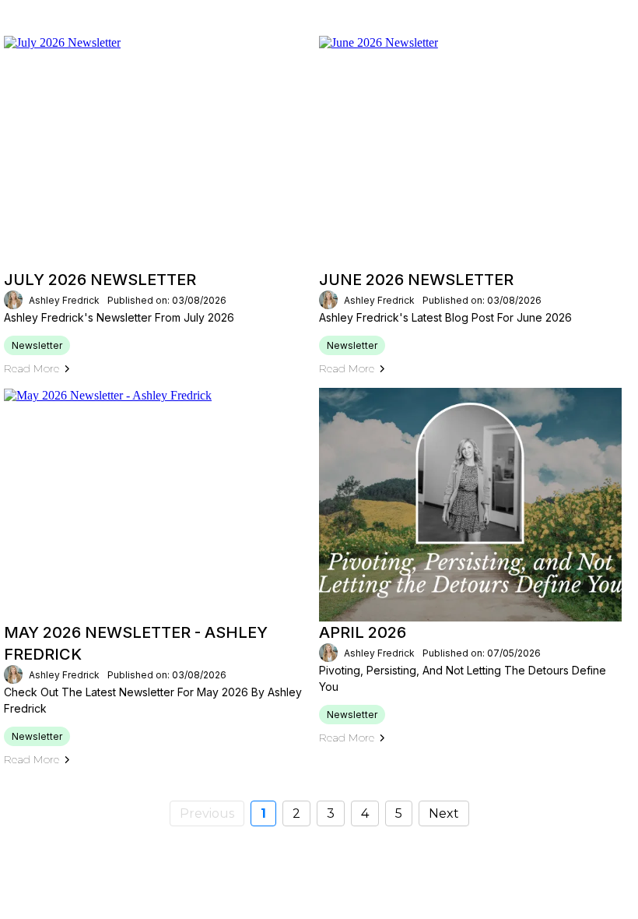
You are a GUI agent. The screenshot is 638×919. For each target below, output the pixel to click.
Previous (207, 813)
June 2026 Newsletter (416, 279)
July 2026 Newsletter (100, 279)
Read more (31, 368)
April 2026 (362, 632)
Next (444, 813)
